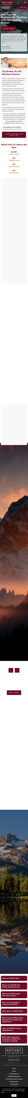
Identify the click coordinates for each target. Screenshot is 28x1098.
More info (14, 974)
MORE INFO (14, 861)
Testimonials (14, 1084)
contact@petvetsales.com (15, 1064)
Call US (23, 7)
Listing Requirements (14, 1076)
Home (14, 1068)
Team (14, 1071)
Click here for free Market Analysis (14, 241)
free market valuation (12, 95)
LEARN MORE (8, 28)
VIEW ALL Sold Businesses (12, 463)
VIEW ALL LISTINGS (15, 702)
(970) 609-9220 (7, 8)
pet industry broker (15, 202)
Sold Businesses (14, 1073)
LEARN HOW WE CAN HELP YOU (14, 134)
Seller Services (14, 1081)
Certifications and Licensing (14, 1079)
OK (14, 1095)
